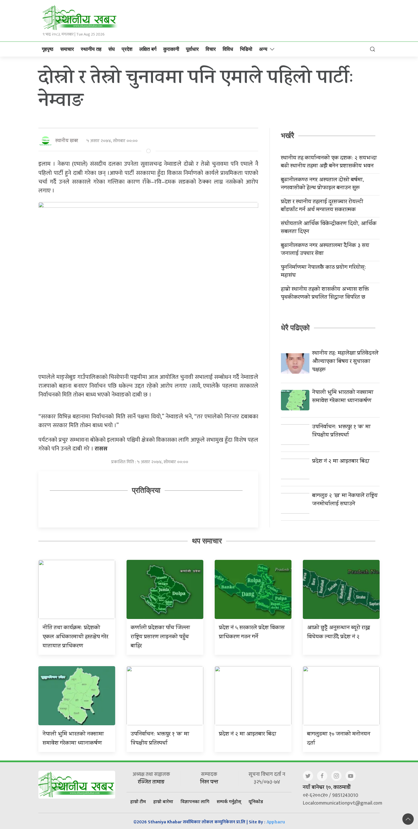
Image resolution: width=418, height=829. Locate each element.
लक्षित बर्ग (147, 49)
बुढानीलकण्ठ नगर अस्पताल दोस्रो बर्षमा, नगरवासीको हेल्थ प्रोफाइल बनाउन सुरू (322, 184)
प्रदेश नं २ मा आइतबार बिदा (340, 461)
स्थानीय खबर (66, 141)
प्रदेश (127, 49)
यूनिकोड (256, 801)
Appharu (275, 822)
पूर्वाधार (192, 49)
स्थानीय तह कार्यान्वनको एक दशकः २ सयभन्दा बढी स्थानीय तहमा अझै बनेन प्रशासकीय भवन (329, 163)
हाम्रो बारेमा (163, 801)
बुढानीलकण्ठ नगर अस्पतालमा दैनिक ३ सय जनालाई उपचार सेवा (325, 250)
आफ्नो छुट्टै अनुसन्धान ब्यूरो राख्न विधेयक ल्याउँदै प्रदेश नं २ (338, 633)
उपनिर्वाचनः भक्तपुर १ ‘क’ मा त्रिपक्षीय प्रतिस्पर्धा (341, 431)
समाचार (67, 49)
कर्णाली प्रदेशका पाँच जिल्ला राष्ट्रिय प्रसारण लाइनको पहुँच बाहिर (160, 637)
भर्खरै (287, 135)
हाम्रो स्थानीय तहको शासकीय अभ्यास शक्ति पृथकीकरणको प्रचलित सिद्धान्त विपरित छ (325, 294)
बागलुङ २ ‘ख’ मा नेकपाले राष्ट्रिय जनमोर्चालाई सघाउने (345, 500)
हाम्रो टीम (138, 801)
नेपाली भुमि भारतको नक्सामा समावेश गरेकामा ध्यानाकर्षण (342, 397)
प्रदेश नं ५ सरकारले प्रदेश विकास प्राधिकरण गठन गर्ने (252, 633)
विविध (228, 49)
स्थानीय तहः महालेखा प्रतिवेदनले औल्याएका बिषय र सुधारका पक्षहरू (345, 362)
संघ (111, 49)
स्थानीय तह (91, 49)
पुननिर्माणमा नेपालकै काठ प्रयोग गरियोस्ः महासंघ (323, 272)
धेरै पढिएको (295, 327)
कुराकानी (171, 49)
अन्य (263, 49)
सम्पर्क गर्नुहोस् (229, 801)
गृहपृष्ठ (47, 49)
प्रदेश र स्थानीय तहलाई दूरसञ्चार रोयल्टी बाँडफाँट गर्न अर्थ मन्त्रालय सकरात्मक (322, 206)
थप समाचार (207, 541)
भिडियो (246, 49)
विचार (211, 49)
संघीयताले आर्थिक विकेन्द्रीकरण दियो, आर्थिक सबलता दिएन (328, 228)
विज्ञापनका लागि (195, 801)
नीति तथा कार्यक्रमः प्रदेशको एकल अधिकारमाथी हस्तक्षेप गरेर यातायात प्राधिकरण (75, 637)
